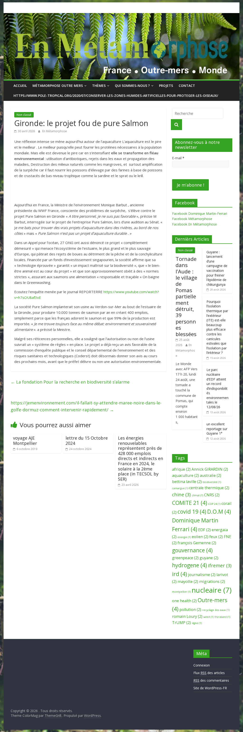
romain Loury (187, 616)
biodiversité (212, 482)
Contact (187, 85)
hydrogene (189, 565)
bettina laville (187, 481)
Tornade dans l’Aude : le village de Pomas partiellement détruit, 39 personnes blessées (186, 296)
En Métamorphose (54, 131)
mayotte (188, 581)
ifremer (220, 565)
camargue (180, 488)
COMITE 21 (189, 503)
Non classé (24, 115)
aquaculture (185, 475)
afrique (181, 469)
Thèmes (99, 85)
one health (184, 600)
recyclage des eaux (215, 610)
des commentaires (211, 680)
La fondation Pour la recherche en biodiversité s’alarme (70, 382)
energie (184, 537)
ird (179, 574)
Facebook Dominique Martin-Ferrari (199, 213)
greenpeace (185, 557)
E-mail (178, 158)
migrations (212, 581)
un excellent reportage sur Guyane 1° (216, 429)
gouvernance (192, 550)
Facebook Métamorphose (192, 218)
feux (216, 536)
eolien (200, 536)
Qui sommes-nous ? (132, 85)
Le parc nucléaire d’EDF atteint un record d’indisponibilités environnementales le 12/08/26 (217, 388)
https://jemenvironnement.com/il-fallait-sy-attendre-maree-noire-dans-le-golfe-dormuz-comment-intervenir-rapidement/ (86, 406)
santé (208, 617)
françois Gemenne (197, 542)
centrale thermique (209, 487)
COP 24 (214, 504)
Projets (166, 85)
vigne (197, 623)
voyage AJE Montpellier (25, 440)
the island (222, 617)
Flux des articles (209, 673)
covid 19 (192, 511)
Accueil (20, 85)
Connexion (201, 665)
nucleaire (212, 590)
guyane (209, 557)
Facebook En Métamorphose (194, 224)
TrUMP (181, 622)
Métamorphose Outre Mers (58, 85)
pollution (190, 609)
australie (210, 475)
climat (197, 495)
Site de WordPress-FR (210, 688)
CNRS (212, 494)
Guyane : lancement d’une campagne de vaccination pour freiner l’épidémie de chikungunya (216, 268)
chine (181, 494)
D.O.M (219, 511)
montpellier (181, 591)
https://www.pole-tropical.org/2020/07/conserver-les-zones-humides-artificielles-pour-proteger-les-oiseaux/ (116, 95)
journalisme (201, 574)
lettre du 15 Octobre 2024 (86, 440)
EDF (204, 529)
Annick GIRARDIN (210, 469)
